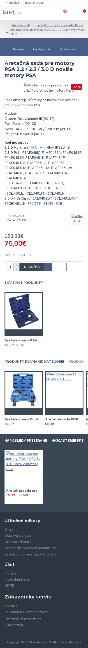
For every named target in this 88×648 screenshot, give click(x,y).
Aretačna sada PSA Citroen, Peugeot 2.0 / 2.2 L (24, 340)
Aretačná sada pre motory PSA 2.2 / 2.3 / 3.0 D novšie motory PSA (23, 490)
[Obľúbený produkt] (23, 332)
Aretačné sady (21, 25)
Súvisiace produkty (24, 283)
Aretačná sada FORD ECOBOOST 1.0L (64, 419)
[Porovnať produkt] (32, 332)
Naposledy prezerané (26, 441)
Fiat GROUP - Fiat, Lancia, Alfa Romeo (60, 25)
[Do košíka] (14, 332)
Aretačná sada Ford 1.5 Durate (24, 419)
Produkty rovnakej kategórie (34, 362)
